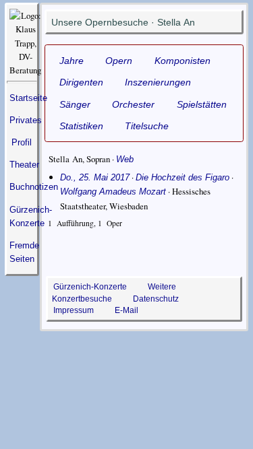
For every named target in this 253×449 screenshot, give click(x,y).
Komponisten (182, 60)
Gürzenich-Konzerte (90, 286)
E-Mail (126, 310)
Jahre (71, 60)
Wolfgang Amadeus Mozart (113, 191)
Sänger (74, 104)
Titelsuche (147, 125)
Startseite (28, 98)
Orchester (133, 104)
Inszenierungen (158, 82)
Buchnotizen (33, 187)
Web (125, 159)
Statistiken (81, 125)
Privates (25, 120)
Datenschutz (156, 298)
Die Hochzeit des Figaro (182, 177)
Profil (21, 142)
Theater (24, 165)
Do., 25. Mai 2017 (95, 177)
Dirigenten (81, 82)
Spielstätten (202, 104)
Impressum (73, 310)
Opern (118, 60)
